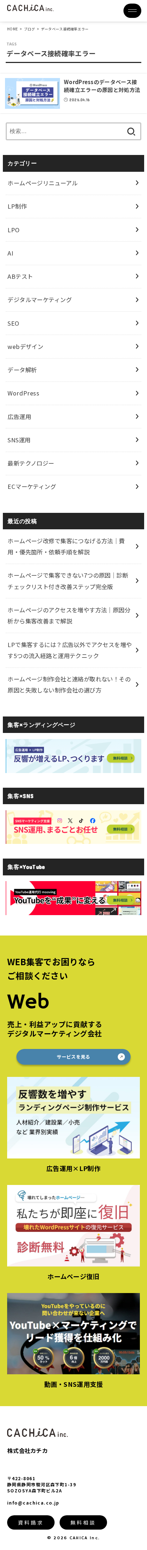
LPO (13, 229)
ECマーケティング (31, 486)
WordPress (23, 393)
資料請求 (31, 1522)
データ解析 (22, 369)
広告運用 (19, 416)
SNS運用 (18, 440)
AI (10, 253)
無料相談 (83, 1522)
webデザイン (25, 346)
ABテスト (20, 276)
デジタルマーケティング (39, 299)
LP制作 (17, 206)
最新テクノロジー (30, 463)
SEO (13, 323)
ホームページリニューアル (42, 183)
